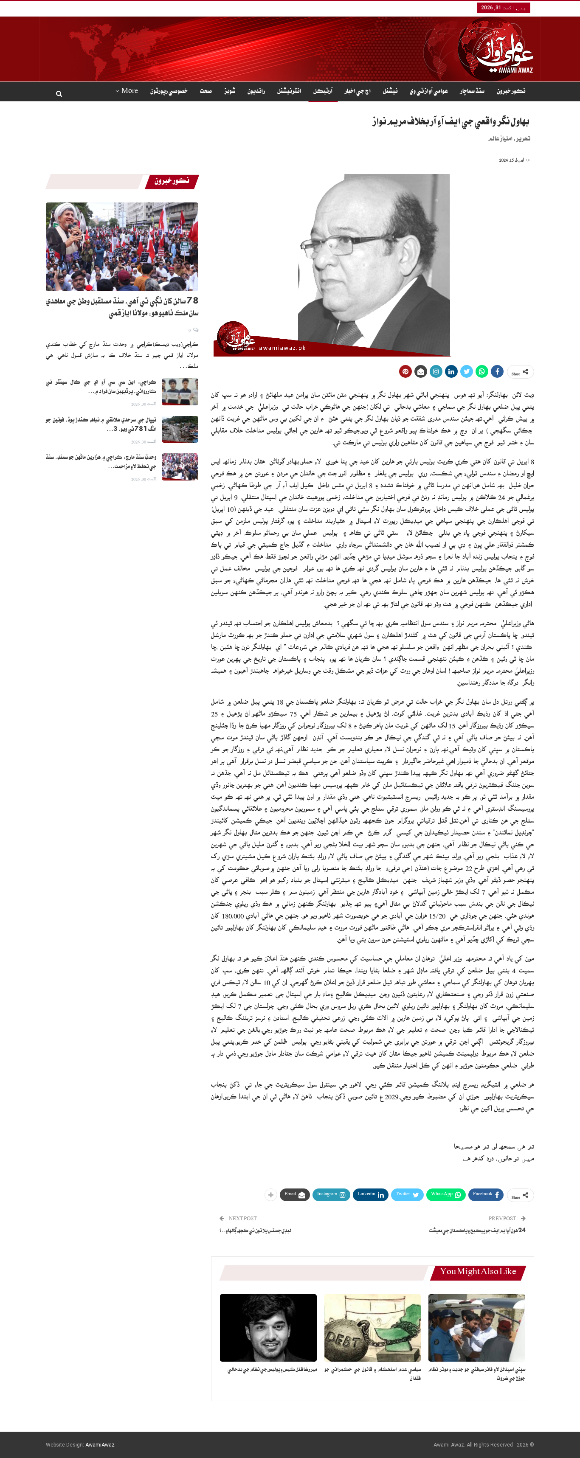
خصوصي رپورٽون (169, 92)
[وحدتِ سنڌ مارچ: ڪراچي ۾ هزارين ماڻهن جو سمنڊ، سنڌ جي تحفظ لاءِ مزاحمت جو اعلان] (180, 466)
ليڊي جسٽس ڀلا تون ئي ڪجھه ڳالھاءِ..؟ (255, 1231)
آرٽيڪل (322, 92)
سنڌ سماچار (472, 92)
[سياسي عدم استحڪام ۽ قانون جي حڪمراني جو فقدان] (372, 1328)
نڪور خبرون (511, 92)
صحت (206, 92)
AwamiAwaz (100, 1445)
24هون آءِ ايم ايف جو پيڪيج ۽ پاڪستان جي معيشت (477, 1231)
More (129, 92)
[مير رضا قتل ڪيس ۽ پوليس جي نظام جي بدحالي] (268, 1328)
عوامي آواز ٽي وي (429, 92)
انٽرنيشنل (289, 92)
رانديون (256, 92)
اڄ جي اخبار (358, 92)
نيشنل (390, 92)
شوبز (229, 92)
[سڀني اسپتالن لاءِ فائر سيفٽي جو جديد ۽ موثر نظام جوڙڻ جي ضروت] (476, 1328)
